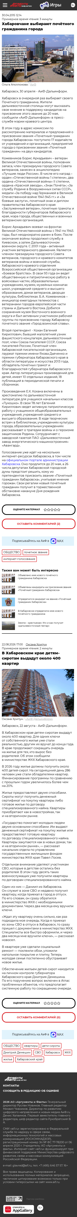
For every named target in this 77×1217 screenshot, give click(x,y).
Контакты (11, 1085)
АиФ (33, 84)
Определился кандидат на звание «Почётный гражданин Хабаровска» (44, 600)
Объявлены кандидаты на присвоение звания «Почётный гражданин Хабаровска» (44, 588)
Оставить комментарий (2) (38, 524)
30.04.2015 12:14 (11, 15)
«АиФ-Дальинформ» (39, 719)
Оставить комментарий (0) (38, 1017)
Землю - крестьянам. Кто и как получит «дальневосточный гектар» (40, 624)
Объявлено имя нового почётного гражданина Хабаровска (38, 577)
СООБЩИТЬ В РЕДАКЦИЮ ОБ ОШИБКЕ (31, 1090)
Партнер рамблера (35, 1199)
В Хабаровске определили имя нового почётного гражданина (40, 612)
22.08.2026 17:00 (12, 644)
